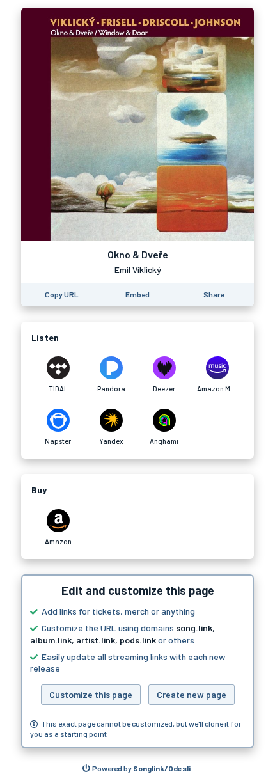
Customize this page (90, 694)
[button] (137, 661)
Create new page (191, 694)
